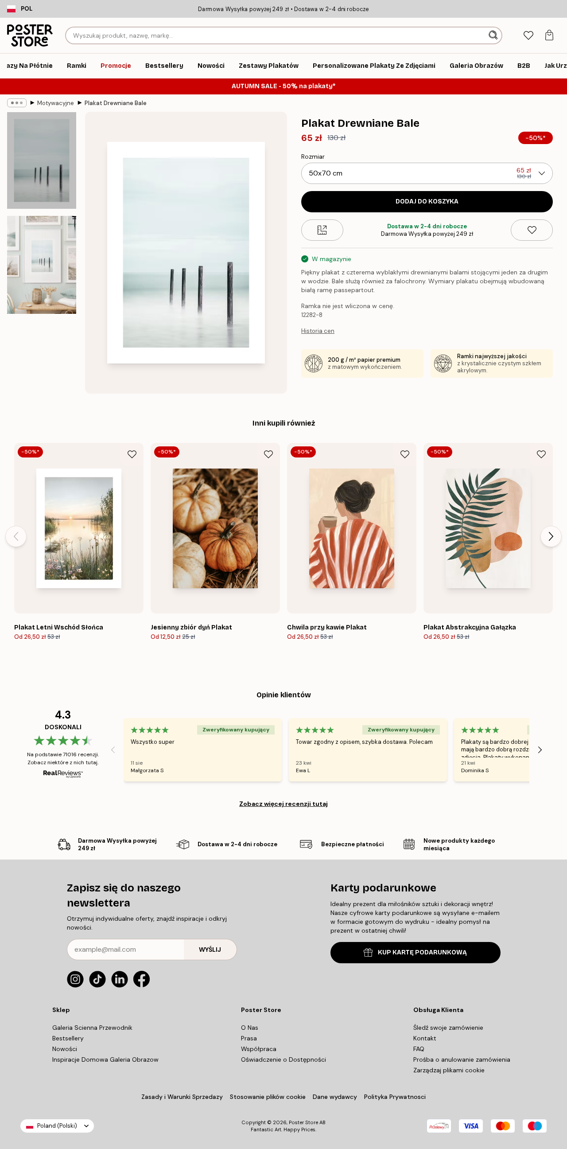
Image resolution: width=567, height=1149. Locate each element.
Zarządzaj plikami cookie (449, 1070)
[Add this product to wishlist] (532, 230)
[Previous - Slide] (16, 536)
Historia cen (317, 331)
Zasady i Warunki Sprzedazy (182, 1097)
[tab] (528, 35)
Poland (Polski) (57, 1125)
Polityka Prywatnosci (395, 1097)
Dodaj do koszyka (427, 201)
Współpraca (258, 1049)
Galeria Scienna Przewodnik (92, 1028)
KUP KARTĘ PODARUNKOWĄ (422, 952)
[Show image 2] (41, 265)
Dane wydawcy (335, 1097)
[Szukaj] (494, 35)
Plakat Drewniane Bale (116, 103)
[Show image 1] (41, 160)
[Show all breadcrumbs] (17, 102)
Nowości (64, 1049)
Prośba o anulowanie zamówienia (461, 1059)
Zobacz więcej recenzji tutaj (283, 804)
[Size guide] (322, 230)
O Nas (249, 1028)
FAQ (418, 1049)
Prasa (249, 1038)
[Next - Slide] (551, 536)
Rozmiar (313, 156)
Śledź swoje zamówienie (448, 1028)
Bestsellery (68, 1038)
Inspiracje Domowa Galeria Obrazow (105, 1059)
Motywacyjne (55, 103)
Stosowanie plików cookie (268, 1097)
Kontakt (424, 1038)
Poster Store (303, 1122)
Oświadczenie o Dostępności (283, 1059)
